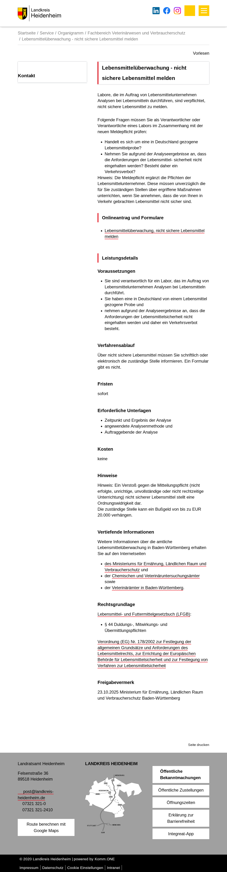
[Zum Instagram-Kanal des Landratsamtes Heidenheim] (177, 10)
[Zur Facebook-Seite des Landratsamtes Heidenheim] (166, 10)
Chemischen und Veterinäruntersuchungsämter (156, 575)
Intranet (113, 868)
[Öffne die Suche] (189, 10)
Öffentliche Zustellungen (181, 790)
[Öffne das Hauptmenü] (204, 10)
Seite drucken (198, 745)
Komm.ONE (105, 859)
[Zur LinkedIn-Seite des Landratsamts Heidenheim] (156, 10)
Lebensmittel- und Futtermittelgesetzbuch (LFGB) (144, 614)
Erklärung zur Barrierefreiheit (181, 818)
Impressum (29, 868)
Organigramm (71, 33)
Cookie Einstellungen (85, 868)
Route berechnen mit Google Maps (46, 827)
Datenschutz (52, 868)
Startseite (27, 33)
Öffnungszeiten (181, 802)
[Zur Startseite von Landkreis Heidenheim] (39, 13)
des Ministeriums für (124, 563)
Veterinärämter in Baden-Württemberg (147, 587)
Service (47, 33)
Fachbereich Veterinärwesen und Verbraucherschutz (136, 33)
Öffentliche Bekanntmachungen (180, 774)
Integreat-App (181, 833)
